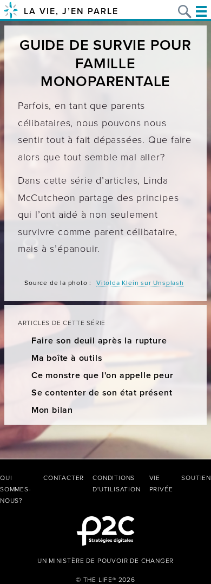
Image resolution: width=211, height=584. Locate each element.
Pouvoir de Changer (135, 560)
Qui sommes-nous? (15, 489)
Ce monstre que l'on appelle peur (102, 375)
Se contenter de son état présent (102, 392)
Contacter (63, 478)
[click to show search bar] (185, 11)
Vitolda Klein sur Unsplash (140, 283)
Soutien (196, 478)
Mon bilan (52, 410)
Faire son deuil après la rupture (99, 340)
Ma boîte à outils (67, 358)
